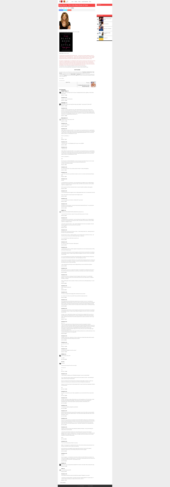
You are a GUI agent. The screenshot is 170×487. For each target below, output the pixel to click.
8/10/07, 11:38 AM (64, 100)
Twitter (66, 10)
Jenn (62, 468)
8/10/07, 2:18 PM (64, 196)
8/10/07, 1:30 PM (64, 164)
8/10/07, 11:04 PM (64, 346)
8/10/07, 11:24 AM (64, 95)
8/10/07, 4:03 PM (64, 265)
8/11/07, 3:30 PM (64, 408)
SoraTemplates (82, 485)
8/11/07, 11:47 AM (64, 371)
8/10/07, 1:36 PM (64, 170)
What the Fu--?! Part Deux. (107, 28)
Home (72, 1)
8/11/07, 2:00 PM (64, 403)
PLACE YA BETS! (106, 23)
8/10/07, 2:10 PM (64, 188)
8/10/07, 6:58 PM (64, 306)
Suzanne (62, 463)
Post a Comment (62, 482)
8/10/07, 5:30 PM (64, 289)
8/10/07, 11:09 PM (64, 351)
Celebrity (76, 1)
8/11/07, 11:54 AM (64, 389)
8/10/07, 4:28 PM (64, 283)
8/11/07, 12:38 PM (64, 395)
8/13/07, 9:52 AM (64, 460)
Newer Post (68, 82)
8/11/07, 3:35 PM (64, 424)
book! (78, 31)
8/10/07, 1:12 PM (64, 139)
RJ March (62, 354)
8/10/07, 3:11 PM (64, 227)
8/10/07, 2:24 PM (64, 207)
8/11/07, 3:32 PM (64, 416)
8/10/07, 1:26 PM (64, 144)
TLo (62, 361)
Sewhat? (62, 210)
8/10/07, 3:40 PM (64, 239)
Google (70, 10)
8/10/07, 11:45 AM (64, 105)
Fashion (79, 1)
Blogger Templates (90, 485)
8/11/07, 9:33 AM (64, 359)
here (85, 66)
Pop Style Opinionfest (85, 1)
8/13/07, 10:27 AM (64, 466)
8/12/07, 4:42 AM (64, 451)
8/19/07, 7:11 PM (64, 480)
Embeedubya (63, 102)
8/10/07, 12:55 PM (64, 126)
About (90, 1)
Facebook (61, 10)
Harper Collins (61, 53)
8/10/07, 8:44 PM (64, 333)
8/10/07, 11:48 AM (64, 115)
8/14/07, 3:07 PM (64, 471)
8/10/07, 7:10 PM (64, 319)
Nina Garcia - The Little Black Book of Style (73, 5)
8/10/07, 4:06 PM (64, 272)
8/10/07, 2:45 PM (64, 215)
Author (72, 7)
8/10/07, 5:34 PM (64, 297)
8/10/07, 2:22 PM (64, 201)
